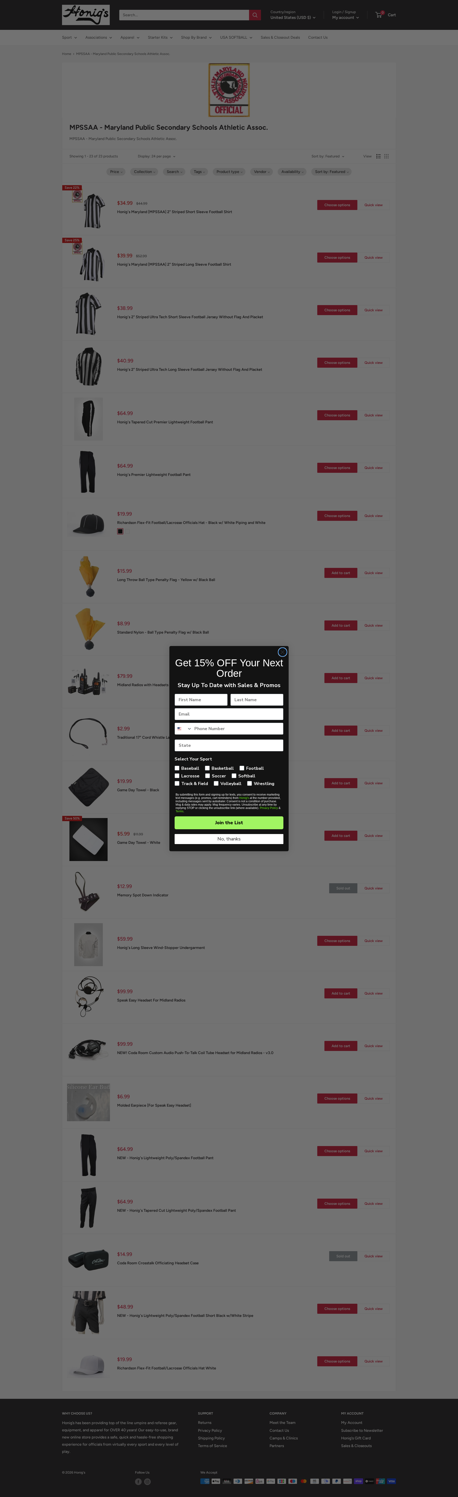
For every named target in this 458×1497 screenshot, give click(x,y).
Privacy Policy (269, 808)
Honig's (244, 798)
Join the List (229, 822)
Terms (179, 811)
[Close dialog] (282, 652)
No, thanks (229, 839)
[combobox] (183, 728)
